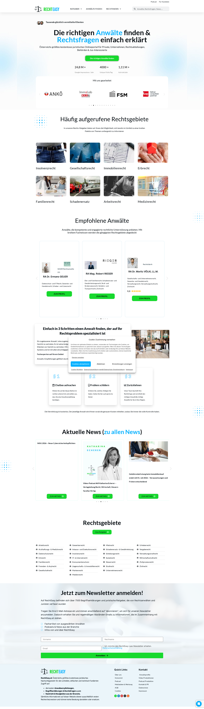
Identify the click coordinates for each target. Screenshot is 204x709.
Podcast (154, 2)
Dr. (48, 276)
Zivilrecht (100, 289)
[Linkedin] (118, 696)
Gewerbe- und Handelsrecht (137, 281)
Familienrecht (45, 201)
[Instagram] (125, 696)
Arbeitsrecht (112, 201)
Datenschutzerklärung (112, 648)
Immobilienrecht (115, 168)
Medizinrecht (147, 201)
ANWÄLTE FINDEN (94, 9)
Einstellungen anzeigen (122, 364)
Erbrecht (144, 168)
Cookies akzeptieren (80, 364)
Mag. (92, 273)
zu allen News (122, 431)
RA (44, 276)
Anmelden (102, 655)
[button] (39, 94)
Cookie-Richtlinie (77, 369)
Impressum (129, 369)
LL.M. (155, 271)
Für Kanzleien (164, 2)
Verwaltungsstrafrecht (149, 284)
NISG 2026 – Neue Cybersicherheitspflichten (56, 443)
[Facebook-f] (115, 696)
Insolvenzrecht (46, 168)
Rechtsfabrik (147, 264)
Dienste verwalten (78, 357)
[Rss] (128, 696)
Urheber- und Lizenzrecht (62, 286)
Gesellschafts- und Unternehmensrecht (141, 278)
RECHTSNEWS (112, 9)
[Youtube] (122, 696)
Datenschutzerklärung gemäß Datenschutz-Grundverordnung (104, 369)
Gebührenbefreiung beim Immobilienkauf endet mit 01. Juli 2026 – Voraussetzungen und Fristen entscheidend (148, 478)
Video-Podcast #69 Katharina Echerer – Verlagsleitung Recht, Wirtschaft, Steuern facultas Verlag (100, 487)
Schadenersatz (79, 201)
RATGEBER (74, 9)
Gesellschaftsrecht (82, 168)
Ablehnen (101, 364)
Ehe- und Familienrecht (93, 281)
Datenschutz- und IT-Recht (51, 284)
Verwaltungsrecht (133, 284)
